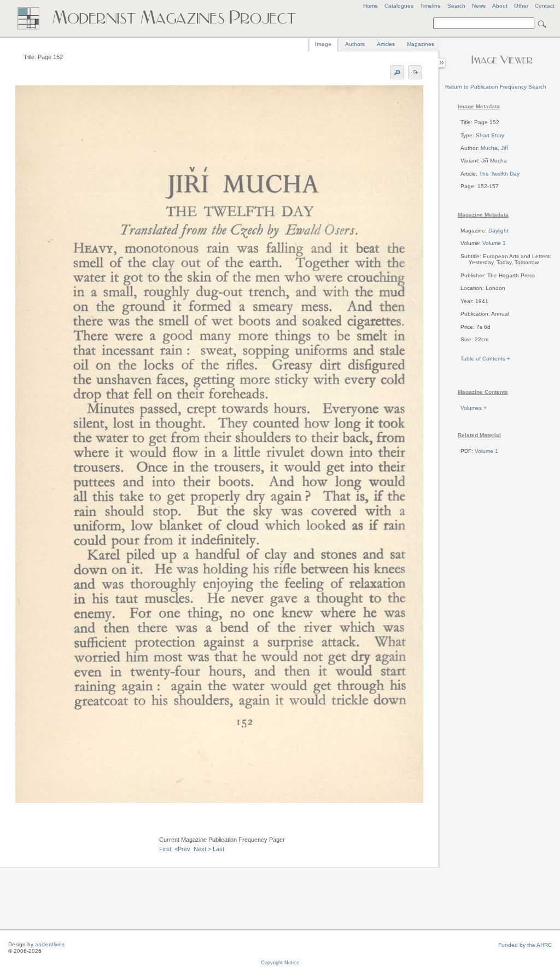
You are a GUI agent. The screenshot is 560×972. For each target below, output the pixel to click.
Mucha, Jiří (494, 148)
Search (456, 6)
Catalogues (398, 6)
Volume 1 (494, 243)
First (165, 849)
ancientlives (50, 944)
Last (218, 849)
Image (323, 44)
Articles (386, 44)
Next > (202, 849)
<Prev (182, 849)
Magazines (420, 44)
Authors (355, 44)
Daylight (498, 231)
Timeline (430, 6)
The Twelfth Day (499, 174)
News (479, 6)
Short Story (490, 135)
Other (521, 6)
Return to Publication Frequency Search (495, 87)
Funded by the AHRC (525, 945)
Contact (545, 6)
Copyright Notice (280, 962)
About (500, 6)
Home (370, 6)
